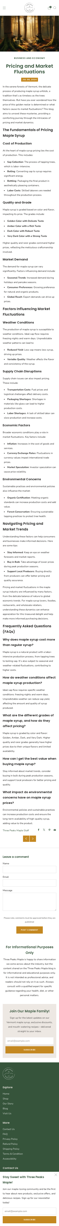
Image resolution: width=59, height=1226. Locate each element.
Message (7, 890)
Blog (5, 1108)
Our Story (8, 1103)
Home (6, 1093)
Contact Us (9, 1129)
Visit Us (7, 1113)
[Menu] (4, 7)
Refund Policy (10, 1144)
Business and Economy (29, 58)
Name (6, 863)
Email (6, 877)
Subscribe (30, 1219)
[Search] (54, 7)
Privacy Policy (10, 1139)
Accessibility (9, 1158)
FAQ (5, 1134)
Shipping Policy (11, 1149)
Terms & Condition (13, 1153)
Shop (5, 1098)
